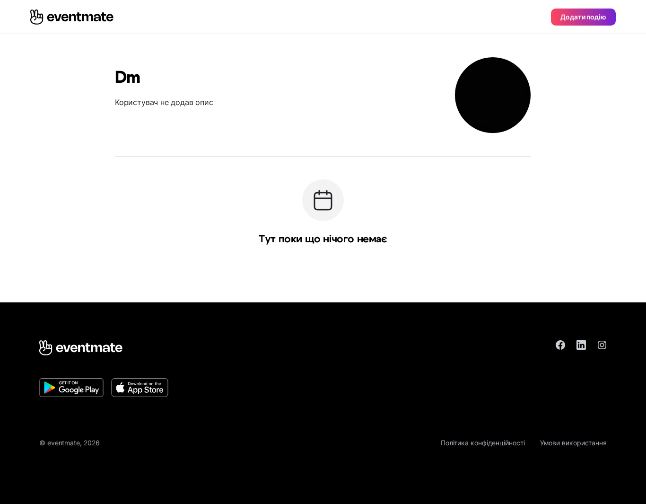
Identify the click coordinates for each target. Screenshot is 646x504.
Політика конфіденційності (483, 443)
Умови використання (573, 443)
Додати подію (583, 17)
